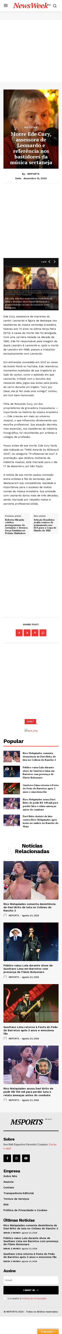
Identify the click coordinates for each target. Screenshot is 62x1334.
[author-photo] (5, 915)
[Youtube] (26, 1158)
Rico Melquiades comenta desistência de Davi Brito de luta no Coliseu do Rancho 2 (39, 756)
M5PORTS (33, 173)
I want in (29, 1290)
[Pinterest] (35, 632)
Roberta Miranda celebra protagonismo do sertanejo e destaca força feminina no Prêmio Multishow (16, 527)
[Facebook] (19, 632)
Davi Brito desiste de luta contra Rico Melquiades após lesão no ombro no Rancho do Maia (40, 821)
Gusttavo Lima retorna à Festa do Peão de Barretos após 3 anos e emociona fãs (41, 788)
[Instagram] (16, 1158)
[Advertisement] (31, 51)
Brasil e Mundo (11, 1233)
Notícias (31, 127)
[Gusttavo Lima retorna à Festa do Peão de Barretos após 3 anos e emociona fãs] (11, 788)
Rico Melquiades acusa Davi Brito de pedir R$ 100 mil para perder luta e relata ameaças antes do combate (40, 804)
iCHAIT (30, 721)
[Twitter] (27, 632)
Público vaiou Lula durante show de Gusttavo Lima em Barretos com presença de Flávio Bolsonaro (38, 772)
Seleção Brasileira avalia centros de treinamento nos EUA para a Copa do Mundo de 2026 (45, 525)
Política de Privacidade (34, 1298)
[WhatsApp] (42, 632)
